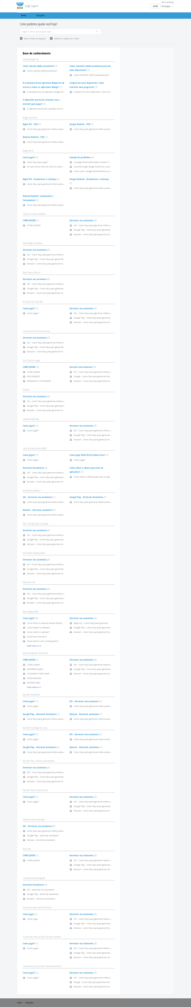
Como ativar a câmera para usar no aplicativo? (95, 476)
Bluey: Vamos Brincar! (31, 272)
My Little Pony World (31, 694)
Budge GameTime (30, 117)
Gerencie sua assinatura (82, 366)
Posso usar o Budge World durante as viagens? (95, 171)
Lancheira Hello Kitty (31, 419)
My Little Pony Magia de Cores (35, 727)
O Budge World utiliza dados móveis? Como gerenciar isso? (101, 162)
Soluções (40, 15)
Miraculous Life (29, 582)
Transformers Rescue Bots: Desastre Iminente (42, 936)
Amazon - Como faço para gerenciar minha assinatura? (99, 234)
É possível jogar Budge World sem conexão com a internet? (101, 166)
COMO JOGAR (30, 659)
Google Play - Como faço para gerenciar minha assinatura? (100, 229)
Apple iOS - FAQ (31, 124)
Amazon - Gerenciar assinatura (39, 509)
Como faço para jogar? (37, 162)
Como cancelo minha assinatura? (40, 66)
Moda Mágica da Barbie (32, 243)
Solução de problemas (81, 157)
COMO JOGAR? (30, 220)
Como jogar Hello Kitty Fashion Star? (88, 454)
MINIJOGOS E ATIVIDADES (39, 381)
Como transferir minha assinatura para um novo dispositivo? (101, 75)
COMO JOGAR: (30, 366)
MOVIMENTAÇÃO (35, 669)
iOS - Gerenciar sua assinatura (39, 497)
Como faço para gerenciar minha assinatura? (47, 129)
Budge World (28, 150)
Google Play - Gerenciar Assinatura (87, 497)
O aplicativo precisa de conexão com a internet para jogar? (53, 108)
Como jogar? (30, 157)
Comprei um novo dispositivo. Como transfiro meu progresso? (102, 92)
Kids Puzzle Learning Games (34, 553)
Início (23, 15)
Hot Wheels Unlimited (31, 490)
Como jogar (30, 914)
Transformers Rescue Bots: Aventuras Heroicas (42, 966)
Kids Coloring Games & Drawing (35, 523)
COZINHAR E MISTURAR (38, 673)
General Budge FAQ (31, 59)
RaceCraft (27, 849)
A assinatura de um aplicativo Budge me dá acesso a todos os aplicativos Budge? (64, 92)
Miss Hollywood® (30, 611)
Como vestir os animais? (38, 632)
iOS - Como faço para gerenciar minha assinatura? (96, 225)
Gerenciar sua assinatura (82, 220)
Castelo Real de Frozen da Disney (36, 331)
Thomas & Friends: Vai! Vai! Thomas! (37, 907)
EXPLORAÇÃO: (33, 376)
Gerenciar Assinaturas (35, 467)
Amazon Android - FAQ (35, 136)
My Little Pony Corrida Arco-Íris (35, 790)
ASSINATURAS (33, 682)
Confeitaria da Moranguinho (34, 878)
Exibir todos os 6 (34, 646)
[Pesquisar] (97, 31)
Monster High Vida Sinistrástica (35, 653)
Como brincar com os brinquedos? (42, 641)
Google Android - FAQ (81, 124)
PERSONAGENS (34, 678)
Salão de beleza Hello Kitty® (34, 448)
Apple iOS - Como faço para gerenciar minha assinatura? (99, 623)
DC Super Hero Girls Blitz (33, 301)
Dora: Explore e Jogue (31, 360)
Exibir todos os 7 (34, 687)
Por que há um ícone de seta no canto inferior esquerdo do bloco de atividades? (63, 166)
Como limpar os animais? (38, 627)
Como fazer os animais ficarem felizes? (45, 623)
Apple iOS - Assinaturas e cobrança (41, 179)
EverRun (26, 389)
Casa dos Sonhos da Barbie (34, 213)
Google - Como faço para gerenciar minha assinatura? (98, 376)
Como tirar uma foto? (37, 636)
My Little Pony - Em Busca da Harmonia (38, 761)
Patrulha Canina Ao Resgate (34, 819)
